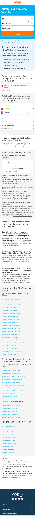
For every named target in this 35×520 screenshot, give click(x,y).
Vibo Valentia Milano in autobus (22, 216)
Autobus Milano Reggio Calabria (11, 405)
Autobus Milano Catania (9, 441)
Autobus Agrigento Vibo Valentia (11, 352)
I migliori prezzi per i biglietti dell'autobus (16, 59)
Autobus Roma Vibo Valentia (10, 299)
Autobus (9, 41)
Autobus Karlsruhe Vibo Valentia (11, 331)
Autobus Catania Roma (9, 449)
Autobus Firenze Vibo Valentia (11, 325)
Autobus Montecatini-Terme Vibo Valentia (14, 343)
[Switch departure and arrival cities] (28, 21)
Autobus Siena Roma (8, 446)
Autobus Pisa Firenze (8, 429)
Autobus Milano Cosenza (9, 411)
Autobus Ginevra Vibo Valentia (11, 334)
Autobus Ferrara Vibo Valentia (11, 340)
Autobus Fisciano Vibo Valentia (11, 346)
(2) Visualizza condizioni (7, 132)
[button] (32, 2)
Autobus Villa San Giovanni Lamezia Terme (14, 388)
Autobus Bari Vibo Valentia (10, 316)
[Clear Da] (32, 18)
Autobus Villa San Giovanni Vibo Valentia (14, 305)
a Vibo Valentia (17, 41)
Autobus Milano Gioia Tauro (10, 414)
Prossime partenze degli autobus (14, 62)
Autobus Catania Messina (9, 426)
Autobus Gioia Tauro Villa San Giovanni (13, 376)
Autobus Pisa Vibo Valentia (10, 322)
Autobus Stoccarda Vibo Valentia (11, 328)
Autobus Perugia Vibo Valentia (11, 313)
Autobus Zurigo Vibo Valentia (10, 337)
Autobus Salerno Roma (9, 432)
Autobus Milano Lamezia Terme (11, 417)
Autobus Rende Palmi (8, 394)
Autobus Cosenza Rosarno (10, 397)
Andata (4, 27)
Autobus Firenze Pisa (8, 452)
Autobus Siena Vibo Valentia (10, 308)
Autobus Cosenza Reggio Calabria (12, 370)
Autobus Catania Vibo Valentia (11, 319)
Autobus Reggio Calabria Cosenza (12, 382)
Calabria (4, 366)
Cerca (17, 34)
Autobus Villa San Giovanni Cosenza (12, 373)
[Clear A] (32, 23)
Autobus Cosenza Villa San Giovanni (12, 379)
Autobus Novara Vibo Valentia (11, 349)
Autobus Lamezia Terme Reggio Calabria (14, 385)
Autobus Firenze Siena (8, 435)
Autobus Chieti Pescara (9, 443)
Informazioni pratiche (10, 65)
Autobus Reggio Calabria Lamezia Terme (14, 391)
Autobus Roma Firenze (8, 438)
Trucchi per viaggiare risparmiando (14, 68)
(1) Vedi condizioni (6, 90)
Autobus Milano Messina (9, 408)
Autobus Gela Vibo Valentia (10, 354)
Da (3, 17)
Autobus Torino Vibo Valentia (10, 311)
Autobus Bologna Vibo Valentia (11, 302)
